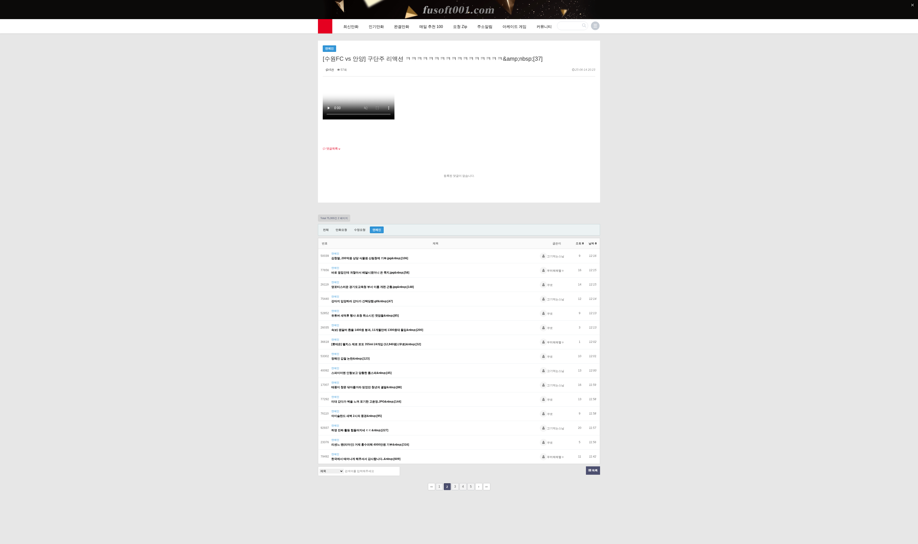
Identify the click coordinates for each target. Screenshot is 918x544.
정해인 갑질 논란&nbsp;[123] (350, 358)
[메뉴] (595, 26)
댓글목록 (332, 148)
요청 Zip (460, 27)
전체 (326, 230)
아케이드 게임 (514, 27)
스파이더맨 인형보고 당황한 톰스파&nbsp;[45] (361, 373)
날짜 (592, 243)
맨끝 (486, 486)
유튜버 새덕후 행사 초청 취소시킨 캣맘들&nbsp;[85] (365, 315)
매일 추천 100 (431, 27)
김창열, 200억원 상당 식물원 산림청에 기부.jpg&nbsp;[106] (369, 258)
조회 (579, 243)
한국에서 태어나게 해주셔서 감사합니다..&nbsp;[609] (365, 459)
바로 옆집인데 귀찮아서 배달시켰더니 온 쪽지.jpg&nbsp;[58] (370, 272)
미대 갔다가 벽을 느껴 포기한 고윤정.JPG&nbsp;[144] (366, 401)
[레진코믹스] (325, 26)
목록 (594, 470)
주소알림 (484, 27)
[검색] (395, 471)
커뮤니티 (544, 27)
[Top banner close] (912, 5)
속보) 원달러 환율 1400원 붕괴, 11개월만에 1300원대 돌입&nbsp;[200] (377, 330)
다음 (478, 486)
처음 (431, 486)
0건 (331, 69)
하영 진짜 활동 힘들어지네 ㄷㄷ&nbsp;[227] (359, 430)
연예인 (376, 230)
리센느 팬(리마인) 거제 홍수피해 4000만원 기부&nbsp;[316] (370, 444)
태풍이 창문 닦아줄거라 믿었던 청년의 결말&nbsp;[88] (366, 387)
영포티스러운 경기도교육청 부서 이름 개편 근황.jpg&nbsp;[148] (372, 287)
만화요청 (341, 230)
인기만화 (376, 27)
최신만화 (351, 27)
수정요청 (360, 230)
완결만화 (401, 27)
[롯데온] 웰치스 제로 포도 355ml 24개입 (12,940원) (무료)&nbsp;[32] (376, 344)
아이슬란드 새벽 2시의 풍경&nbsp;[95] (356, 416)
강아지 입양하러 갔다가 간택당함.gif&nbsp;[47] (362, 301)
